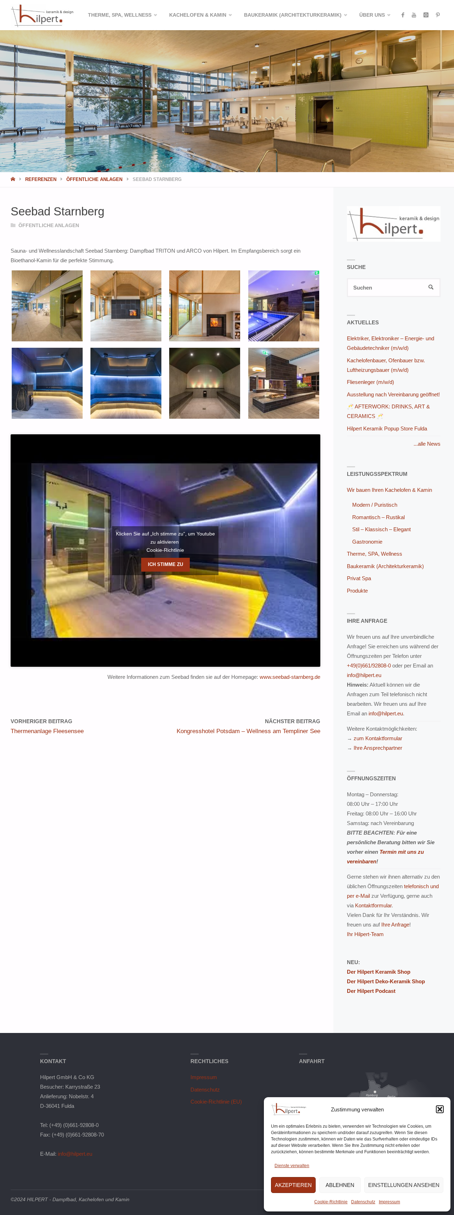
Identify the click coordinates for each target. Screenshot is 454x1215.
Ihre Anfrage (395, 925)
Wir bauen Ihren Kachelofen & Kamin (389, 490)
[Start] (14, 179)
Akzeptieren (293, 1185)
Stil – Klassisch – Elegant (381, 529)
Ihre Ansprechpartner (378, 748)
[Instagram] (426, 15)
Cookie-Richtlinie (331, 1201)
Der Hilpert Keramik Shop (378, 972)
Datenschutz (363, 1201)
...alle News (427, 444)
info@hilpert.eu (364, 675)
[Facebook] (403, 15)
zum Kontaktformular (378, 738)
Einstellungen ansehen (403, 1185)
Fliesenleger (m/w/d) (370, 382)
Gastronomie (367, 542)
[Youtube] (414, 15)
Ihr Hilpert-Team (365, 934)
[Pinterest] (437, 15)
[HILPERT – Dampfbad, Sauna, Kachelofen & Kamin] (42, 15)
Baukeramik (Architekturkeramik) (385, 566)
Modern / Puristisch (374, 505)
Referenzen (40, 179)
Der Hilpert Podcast (371, 991)
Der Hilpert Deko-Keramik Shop (386, 981)
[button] (439, 1109)
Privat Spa (359, 578)
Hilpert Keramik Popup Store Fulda (387, 428)
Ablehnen (340, 1185)
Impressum (389, 1201)
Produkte (357, 591)
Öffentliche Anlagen (94, 179)
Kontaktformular (373, 905)
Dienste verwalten (292, 1165)
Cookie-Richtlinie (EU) (216, 1102)
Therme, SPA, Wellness (374, 554)
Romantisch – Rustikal (378, 517)
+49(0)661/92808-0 (369, 666)
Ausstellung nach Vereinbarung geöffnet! (393, 394)
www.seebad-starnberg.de (290, 677)
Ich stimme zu (165, 564)
